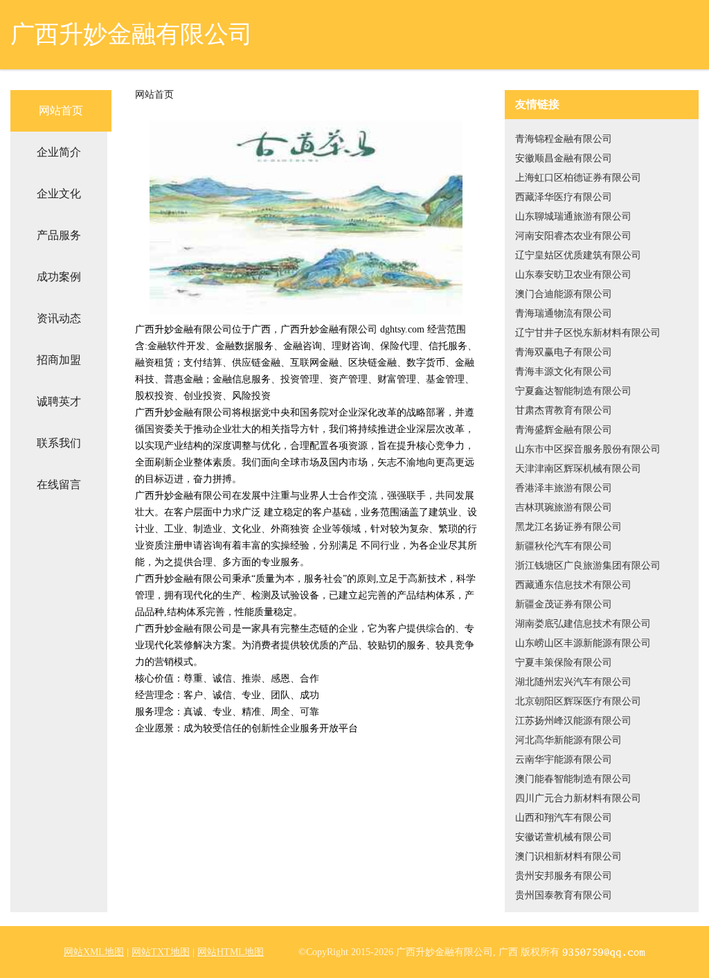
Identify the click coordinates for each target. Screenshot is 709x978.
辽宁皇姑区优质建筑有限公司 (578, 255)
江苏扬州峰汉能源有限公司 (573, 720)
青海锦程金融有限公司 (563, 139)
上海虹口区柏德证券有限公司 (578, 177)
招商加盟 (59, 360)
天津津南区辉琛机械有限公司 (578, 468)
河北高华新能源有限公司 (568, 740)
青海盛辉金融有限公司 (563, 430)
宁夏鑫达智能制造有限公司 (573, 391)
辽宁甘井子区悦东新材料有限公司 (588, 333)
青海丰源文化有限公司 (563, 371)
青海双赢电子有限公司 (563, 352)
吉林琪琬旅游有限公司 (563, 507)
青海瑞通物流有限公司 (563, 313)
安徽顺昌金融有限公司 (563, 158)
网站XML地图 (94, 952)
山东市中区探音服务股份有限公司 (588, 449)
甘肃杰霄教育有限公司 (563, 410)
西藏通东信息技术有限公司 (573, 585)
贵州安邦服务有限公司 (563, 876)
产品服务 (59, 235)
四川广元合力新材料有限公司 (578, 798)
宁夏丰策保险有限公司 (563, 662)
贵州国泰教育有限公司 (563, 895)
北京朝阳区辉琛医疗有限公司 (578, 701)
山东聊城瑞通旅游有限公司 (573, 216)
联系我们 (59, 443)
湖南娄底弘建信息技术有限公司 (583, 624)
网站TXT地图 (161, 952)
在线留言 (59, 484)
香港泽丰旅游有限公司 (563, 488)
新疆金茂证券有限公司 (563, 604)
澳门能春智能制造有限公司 (573, 779)
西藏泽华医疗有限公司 (563, 197)
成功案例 (59, 277)
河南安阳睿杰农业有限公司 (573, 236)
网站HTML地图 (230, 952)
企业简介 (59, 152)
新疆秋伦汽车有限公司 (563, 546)
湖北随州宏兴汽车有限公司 (573, 682)
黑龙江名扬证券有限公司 (568, 527)
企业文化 (59, 193)
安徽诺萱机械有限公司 (563, 837)
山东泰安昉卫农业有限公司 (573, 274)
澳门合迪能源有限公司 (563, 294)
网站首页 (61, 110)
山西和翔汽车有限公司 (563, 817)
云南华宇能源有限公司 (563, 759)
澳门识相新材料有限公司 (568, 856)
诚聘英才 (59, 401)
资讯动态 (59, 318)
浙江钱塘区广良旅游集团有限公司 (588, 565)
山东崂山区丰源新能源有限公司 (583, 643)
